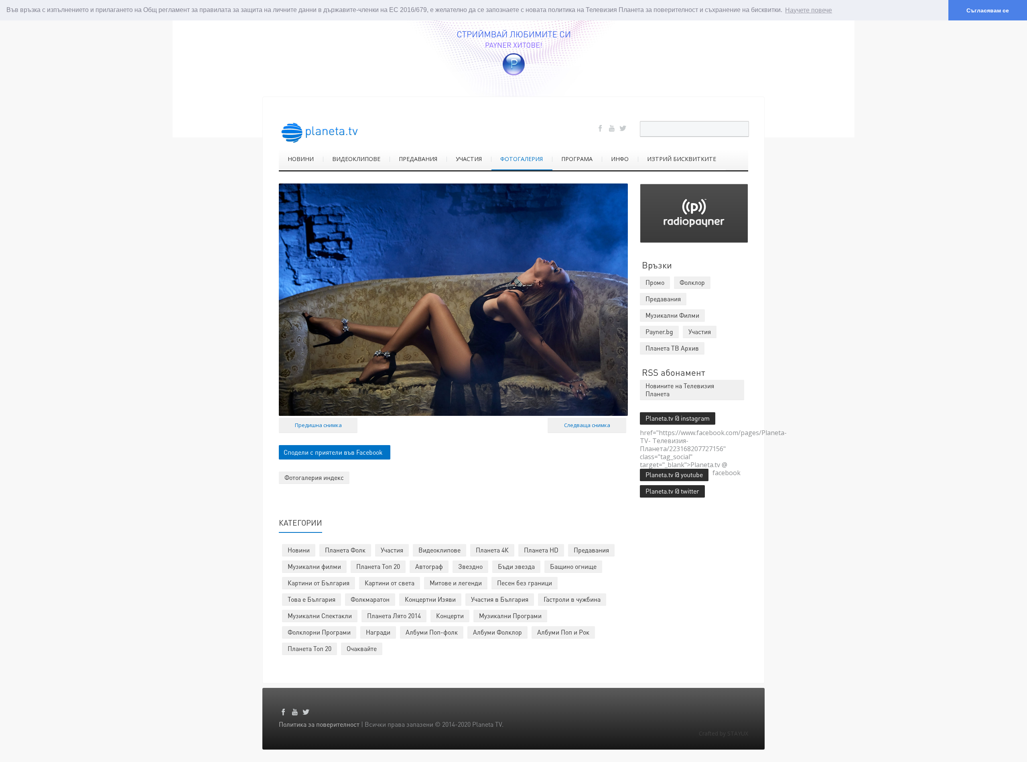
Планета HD (541, 550)
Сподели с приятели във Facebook (333, 452)
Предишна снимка (318, 425)
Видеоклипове (439, 550)
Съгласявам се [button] (987, 10)
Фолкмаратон (370, 599)
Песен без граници (524, 583)
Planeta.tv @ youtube (674, 474)
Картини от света (389, 583)
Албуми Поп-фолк (432, 632)
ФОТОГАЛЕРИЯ (521, 159)
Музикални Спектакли (320, 615)
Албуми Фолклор (497, 632)
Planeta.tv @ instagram (677, 418)
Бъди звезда (516, 566)
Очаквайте (362, 648)
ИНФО (620, 159)
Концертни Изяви (430, 599)
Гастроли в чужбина (572, 599)
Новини (299, 550)
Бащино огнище (573, 566)
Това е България (311, 599)
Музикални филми (314, 566)
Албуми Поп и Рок (563, 632)
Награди (378, 632)
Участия (392, 550)
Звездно (470, 566)
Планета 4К (492, 550)
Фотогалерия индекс (314, 477)
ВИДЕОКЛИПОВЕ (356, 159)
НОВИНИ (301, 159)
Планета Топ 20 (378, 566)
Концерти (450, 615)
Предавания (591, 550)
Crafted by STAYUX (723, 733)
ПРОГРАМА (577, 159)
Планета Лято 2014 (394, 615)
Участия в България (499, 599)
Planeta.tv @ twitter (672, 491)
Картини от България (318, 583)
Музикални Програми (510, 615)
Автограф (429, 566)
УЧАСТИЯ (469, 159)
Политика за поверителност (319, 724)
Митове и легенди (456, 583)
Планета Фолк (345, 550)
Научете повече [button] (808, 10)
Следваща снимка (587, 425)
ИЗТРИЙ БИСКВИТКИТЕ (681, 159)
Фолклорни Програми (319, 632)
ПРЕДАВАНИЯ (418, 159)
